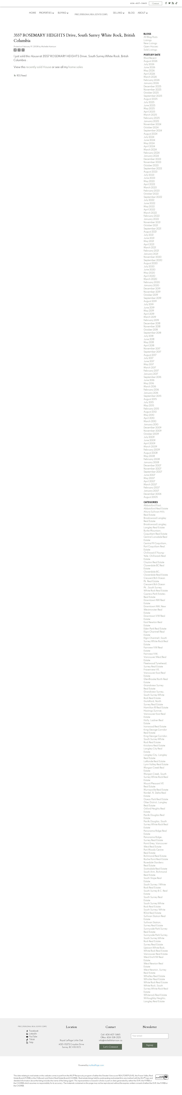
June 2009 (149, 440)
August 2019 (150, 301)
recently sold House (38, 67)
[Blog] (173, 3)
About (141, 13)
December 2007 (152, 465)
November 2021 (152, 222)
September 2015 (152, 396)
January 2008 (151, 462)
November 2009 (152, 431)
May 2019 (149, 311)
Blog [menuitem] (131, 13)
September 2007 (153, 472)
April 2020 (149, 276)
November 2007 (152, 469)
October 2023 (151, 165)
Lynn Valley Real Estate (156, 764)
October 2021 (151, 225)
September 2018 (152, 333)
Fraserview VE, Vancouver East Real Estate (155, 673)
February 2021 (151, 251)
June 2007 (149, 475)
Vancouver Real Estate (156, 954)
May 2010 (149, 415)
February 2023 (152, 191)
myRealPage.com (96, 1065)
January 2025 (151, 121)
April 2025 (149, 112)
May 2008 (149, 456)
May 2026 (149, 71)
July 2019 (149, 304)
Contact (155, 3)
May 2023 (149, 181)
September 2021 (152, 229)
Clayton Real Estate (154, 562)
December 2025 (152, 86)
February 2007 (152, 488)
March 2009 (150, 447)
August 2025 (150, 99)
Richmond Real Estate (155, 856)
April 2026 (149, 74)
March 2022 (150, 213)
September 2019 (152, 298)
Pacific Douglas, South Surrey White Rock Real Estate (156, 824)
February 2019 (151, 320)
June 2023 (149, 178)
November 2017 (152, 349)
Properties (45, 13)
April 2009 (149, 443)
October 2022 (151, 194)
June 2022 (149, 203)
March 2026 (150, 77)
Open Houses (151, 47)
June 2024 (149, 140)
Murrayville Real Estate (156, 790)
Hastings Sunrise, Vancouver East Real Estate (155, 714)
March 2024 (150, 150)
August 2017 (150, 355)
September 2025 (153, 96)
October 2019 (151, 295)
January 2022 (151, 219)
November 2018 (152, 327)
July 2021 (149, 235)
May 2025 (149, 109)
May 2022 (149, 207)
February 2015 (151, 409)
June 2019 (149, 308)
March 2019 (150, 317)
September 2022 (153, 197)
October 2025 (151, 93)
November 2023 (152, 162)
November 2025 (152, 90)
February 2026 (152, 80)
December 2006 (152, 494)
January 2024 (151, 156)
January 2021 (151, 254)
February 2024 (152, 153)
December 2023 (152, 159)
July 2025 (149, 102)
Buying (62, 13)
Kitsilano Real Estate (154, 746)
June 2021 (149, 238)
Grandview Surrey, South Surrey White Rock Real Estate (154, 695)
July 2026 (149, 64)
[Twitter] (169, 3)
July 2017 (148, 358)
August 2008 (150, 453)
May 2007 (149, 478)
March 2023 (150, 188)
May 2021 (149, 241)
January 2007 (151, 491)
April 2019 (149, 314)
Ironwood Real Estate (155, 727)
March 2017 (150, 368)
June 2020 (149, 270)
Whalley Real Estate (154, 976)
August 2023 (150, 172)
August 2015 (150, 399)
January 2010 (151, 425)
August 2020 (151, 263)
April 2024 (149, 146)
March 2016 (150, 386)
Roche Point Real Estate (156, 859)
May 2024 (149, 143)
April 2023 (149, 184)
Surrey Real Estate (153, 945)
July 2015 (149, 402)
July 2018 (148, 336)
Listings (148, 40)
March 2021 (150, 248)
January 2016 (151, 393)
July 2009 (149, 437)
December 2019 (152, 289)
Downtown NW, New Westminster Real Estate (155, 609)
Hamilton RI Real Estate (156, 708)
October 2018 (151, 330)
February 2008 (152, 459)
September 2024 (153, 131)
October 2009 (151, 434)
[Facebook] (166, 3)
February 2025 (152, 118)
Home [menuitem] (32, 13)
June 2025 (149, 105)
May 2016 (149, 383)
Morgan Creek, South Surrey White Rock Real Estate (156, 777)
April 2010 (149, 418)
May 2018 (149, 342)
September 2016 (152, 377)
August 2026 (150, 61)
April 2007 (149, 481)
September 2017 (152, 352)
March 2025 (150, 115)
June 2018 (149, 339)
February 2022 (152, 216)
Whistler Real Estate (154, 979)
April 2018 (149, 346)
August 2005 (151, 497)
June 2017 (149, 361)
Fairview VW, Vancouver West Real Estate (155, 657)
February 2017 (151, 371)
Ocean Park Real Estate (156, 799)
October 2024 (151, 128)
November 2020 (152, 257)
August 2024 (150, 134)
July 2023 (149, 175)
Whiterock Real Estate (155, 995)
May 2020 (149, 273)
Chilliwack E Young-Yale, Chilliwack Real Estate (155, 556)
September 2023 (153, 169)
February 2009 (152, 450)
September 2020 (153, 260)
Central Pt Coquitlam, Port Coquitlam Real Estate (155, 546)
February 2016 (151, 390)
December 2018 (152, 323)
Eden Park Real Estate (155, 629)
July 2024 (149, 137)
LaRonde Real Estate (154, 761)
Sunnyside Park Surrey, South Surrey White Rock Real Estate (156, 938)
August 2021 (150, 232)
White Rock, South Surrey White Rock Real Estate (156, 989)
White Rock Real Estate (156, 982)
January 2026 (151, 83)
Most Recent (150, 58)
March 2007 (150, 484)
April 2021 (149, 244)
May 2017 (149, 364)
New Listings (150, 43)
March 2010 (150, 421)
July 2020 (149, 267)
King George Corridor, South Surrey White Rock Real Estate (156, 739)
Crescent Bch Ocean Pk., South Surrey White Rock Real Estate (156, 587)
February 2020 (152, 282)
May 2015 (149, 405)
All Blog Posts (150, 37)
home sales (75, 67)
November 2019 (152, 292)
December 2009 (152, 428)
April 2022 (149, 210)
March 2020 (150, 279)
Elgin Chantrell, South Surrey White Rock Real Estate (156, 641)
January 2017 (151, 374)
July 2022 (149, 200)
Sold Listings (150, 50)
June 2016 (149, 380)
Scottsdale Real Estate (155, 869)
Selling (117, 13)
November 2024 (152, 124)
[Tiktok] (176, 3)
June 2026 (149, 67)
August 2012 (150, 412)
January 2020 (151, 285)
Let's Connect (110, 1046)
